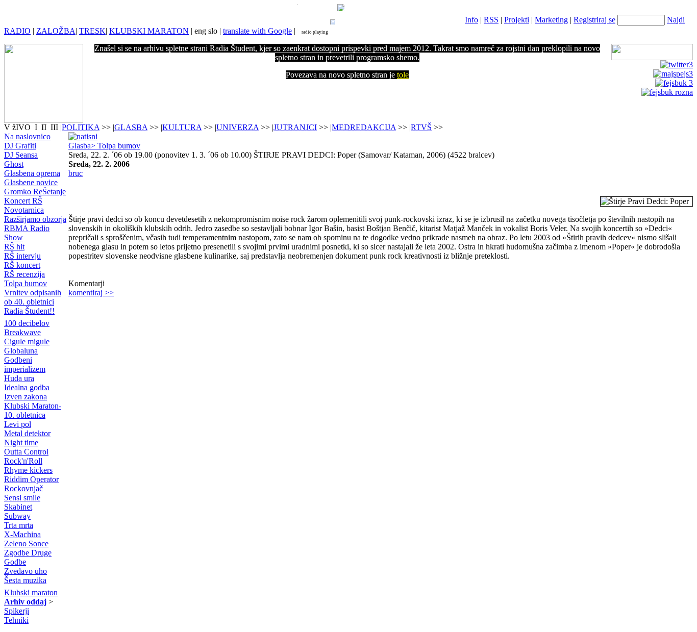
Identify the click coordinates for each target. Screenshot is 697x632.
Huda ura (19, 378)
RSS (491, 19)
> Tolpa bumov (115, 145)
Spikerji (16, 610)
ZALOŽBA (56, 31)
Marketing (551, 19)
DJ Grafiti (20, 145)
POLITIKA (80, 127)
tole (403, 74)
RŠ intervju (22, 255)
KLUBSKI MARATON (149, 31)
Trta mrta (18, 525)
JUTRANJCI (295, 127)
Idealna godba (26, 387)
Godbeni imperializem (24, 364)
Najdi (676, 19)
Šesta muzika (25, 580)
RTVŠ (421, 127)
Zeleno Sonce (26, 543)
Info (471, 19)
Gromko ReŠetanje (35, 191)
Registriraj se (594, 19)
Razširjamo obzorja (35, 219)
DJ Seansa (21, 154)
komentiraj (91, 292)
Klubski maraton (31, 592)
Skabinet (18, 506)
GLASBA (130, 127)
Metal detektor (27, 433)
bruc (75, 173)
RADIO (17, 31)
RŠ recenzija (24, 274)
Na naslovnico (27, 136)
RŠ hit (14, 246)
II (44, 127)
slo (212, 31)
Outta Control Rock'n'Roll (26, 456)
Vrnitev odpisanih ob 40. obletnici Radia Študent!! (32, 301)
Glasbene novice (31, 182)
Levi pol (17, 424)
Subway (17, 516)
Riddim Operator (31, 479)
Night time (21, 442)
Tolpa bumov (25, 283)
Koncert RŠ (23, 200)
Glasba (79, 145)
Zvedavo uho (25, 571)
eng (200, 31)
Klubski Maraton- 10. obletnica (32, 410)
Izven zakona (25, 396)
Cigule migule (26, 341)
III (54, 127)
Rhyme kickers (28, 470)
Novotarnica (24, 210)
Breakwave (22, 332)
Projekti (516, 19)
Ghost (13, 164)
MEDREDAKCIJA (364, 127)
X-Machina (22, 534)
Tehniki (16, 620)
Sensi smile (22, 497)
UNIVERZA (237, 127)
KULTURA (182, 127)
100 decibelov (26, 323)
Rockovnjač (23, 488)
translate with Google (257, 31)
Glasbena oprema (32, 173)
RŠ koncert (22, 265)
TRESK (92, 31)
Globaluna (21, 350)
